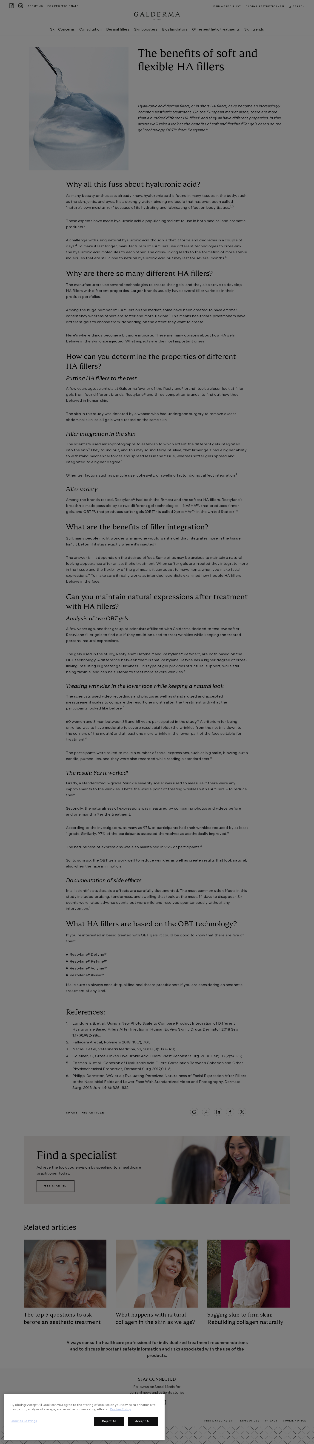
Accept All (142, 1421)
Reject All (109, 1421)
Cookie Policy (120, 1409)
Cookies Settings (24, 1420)
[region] (84, 1417)
